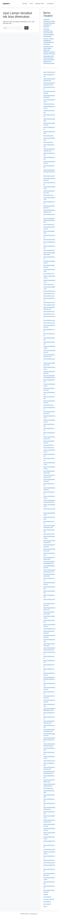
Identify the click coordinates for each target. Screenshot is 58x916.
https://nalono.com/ (49, 176)
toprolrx (6, 3)
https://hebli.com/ (48, 135)
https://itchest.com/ (49, 311)
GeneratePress (33, 913)
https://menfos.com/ (49, 320)
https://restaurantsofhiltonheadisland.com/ (49, 739)
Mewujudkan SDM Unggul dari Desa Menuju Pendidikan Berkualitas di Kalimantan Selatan (48, 59)
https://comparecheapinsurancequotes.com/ (49, 220)
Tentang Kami (50, 3)
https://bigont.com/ (48, 296)
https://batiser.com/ (49, 293)
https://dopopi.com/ (49, 250)
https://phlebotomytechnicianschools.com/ (49, 679)
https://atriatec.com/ (49, 849)
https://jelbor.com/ (48, 284)
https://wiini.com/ (48, 195)
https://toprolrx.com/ (49, 760)
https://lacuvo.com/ (48, 314)
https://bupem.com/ (49, 862)
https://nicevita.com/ (49, 72)
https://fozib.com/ (48, 445)
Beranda (25, 3)
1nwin (45, 906)
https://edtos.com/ (48, 273)
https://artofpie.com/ (49, 291)
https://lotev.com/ (48, 788)
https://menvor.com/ (49, 323)
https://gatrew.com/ (49, 302)
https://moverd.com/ (49, 239)
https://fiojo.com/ (48, 142)
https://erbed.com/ (48, 224)
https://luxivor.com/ (48, 104)
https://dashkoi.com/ (49, 628)
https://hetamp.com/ (49, 305)
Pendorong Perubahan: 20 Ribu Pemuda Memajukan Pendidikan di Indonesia (49, 23)
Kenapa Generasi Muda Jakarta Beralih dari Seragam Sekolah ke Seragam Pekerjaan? (49, 50)
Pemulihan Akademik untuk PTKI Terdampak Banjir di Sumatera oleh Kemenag (48, 32)
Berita (31, 3)
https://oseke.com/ (48, 447)
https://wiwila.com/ (48, 534)
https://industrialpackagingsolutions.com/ (49, 171)
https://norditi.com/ (48, 860)
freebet (45, 894)
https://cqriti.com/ (48, 405)
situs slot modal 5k (48, 899)
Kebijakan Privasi (40, 3)
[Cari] (26, 28)
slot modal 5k (47, 897)
